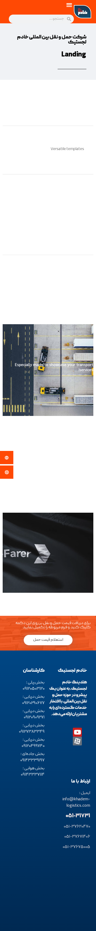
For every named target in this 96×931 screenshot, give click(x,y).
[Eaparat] (77, 741)
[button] (69, 4)
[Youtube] (77, 732)
